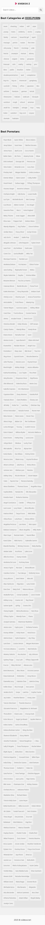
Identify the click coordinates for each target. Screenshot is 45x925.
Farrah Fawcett (18, 811)
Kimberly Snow (34, 573)
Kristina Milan (31, 275)
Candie (21, 502)
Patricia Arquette (10, 757)
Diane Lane (18, 713)
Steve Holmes (34, 226)
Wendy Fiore (21, 616)
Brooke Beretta (32, 356)
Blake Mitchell (34, 340)
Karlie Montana (9, 291)
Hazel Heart (8, 183)
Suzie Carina (34, 865)
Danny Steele (21, 556)
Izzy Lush (19, 659)
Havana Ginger (9, 188)
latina (22, 59)
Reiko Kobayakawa (20, 865)
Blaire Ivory (20, 459)
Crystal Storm (19, 356)
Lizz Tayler (23, 372)
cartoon (14, 37)
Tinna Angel (8, 816)
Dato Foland (8, 432)
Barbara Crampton (10, 529)
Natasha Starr (20, 334)
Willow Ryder (20, 432)
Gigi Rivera (34, 378)
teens (13, 31)
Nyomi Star (14, 481)
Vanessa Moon (9, 286)
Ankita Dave (8, 638)
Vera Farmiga (20, 773)
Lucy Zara (30, 167)
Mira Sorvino (29, 751)
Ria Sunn (19, 567)
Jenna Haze (8, 150)
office (22, 86)
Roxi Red (33, 372)
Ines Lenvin (30, 686)
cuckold (6, 86)
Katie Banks (8, 454)
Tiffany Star (31, 502)
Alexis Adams (30, 140)
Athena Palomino (10, 898)
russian (22, 42)
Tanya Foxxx (20, 513)
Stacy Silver (20, 232)
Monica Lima (8, 459)
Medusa (18, 443)
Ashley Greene (32, 784)
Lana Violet (31, 584)
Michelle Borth (17, 199)
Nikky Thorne (8, 215)
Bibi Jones (7, 784)
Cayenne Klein (9, 394)
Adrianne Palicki (23, 789)
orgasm (14, 59)
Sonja (18, 692)
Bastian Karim (19, 535)
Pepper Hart (17, 221)
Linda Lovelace (34, 172)
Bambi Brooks (22, 286)
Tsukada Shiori (9, 399)
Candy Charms (8, 329)
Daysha (20, 275)
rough (15, 102)
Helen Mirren (36, 806)
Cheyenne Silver (21, 378)
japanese (30, 86)
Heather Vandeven (34, 843)
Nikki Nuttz (18, 540)
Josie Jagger (20, 215)
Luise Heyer (23, 800)
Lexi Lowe (7, 508)
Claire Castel (20, 177)
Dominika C (8, 351)
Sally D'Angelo (9, 746)
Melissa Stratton (9, 827)
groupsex (30, 59)
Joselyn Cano (8, 903)
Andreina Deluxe (9, 264)
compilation (31, 75)
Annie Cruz (33, 383)
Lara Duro (7, 643)
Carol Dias (7, 313)
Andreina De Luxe (10, 562)
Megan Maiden (20, 172)
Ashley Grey (8, 475)
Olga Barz (20, 584)
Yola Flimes (19, 302)
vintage (24, 107)
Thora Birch (8, 713)
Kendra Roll (34, 394)
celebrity (21, 31)
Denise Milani (8, 177)
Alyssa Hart (28, 448)
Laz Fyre (6, 199)
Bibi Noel (28, 351)
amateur (31, 102)
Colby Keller (32, 177)
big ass (14, 80)
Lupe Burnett (21, 340)
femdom (15, 91)
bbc (38, 86)
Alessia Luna (28, 665)
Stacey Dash (29, 713)
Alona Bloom (29, 567)
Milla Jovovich (23, 806)
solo (13, 64)
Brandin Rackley (9, 546)
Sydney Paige (8, 659)
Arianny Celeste (9, 654)
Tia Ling (19, 426)
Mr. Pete (18, 156)
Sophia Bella (8, 491)
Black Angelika (25, 529)
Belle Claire (8, 156)
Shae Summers (36, 871)
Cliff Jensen (34, 324)
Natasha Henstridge (22, 876)
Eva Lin (6, 665)
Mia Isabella (8, 448)
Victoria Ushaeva (10, 649)
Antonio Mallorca (34, 432)
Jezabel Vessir (16, 318)
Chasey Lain (34, 399)
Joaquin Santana (9, 621)
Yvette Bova (18, 313)
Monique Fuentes (10, 259)
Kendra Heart (8, 497)
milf (28, 26)
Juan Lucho (20, 778)
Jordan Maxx (8, 232)
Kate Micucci (8, 719)
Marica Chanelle (24, 827)
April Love (18, 150)
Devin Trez (30, 416)
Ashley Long (8, 600)
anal (22, 75)
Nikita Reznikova (22, 611)
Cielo (5, 481)
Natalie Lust (23, 259)
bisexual (6, 64)
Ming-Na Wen (28, 730)
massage (7, 42)
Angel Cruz (31, 345)
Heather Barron (19, 697)
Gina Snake (8, 167)
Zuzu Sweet (21, 838)
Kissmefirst (7, 345)
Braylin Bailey (35, 898)
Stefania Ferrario (32, 627)
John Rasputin (24, 242)
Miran (38, 156)
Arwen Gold (8, 876)
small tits (7, 107)
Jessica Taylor (8, 567)
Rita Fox (18, 448)
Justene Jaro (8, 470)
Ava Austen (22, 654)
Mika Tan (29, 253)
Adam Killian (23, 898)
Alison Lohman (9, 464)
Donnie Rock (31, 881)
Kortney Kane (24, 562)
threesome (8, 96)
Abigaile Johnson (10, 242)
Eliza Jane (7, 221)
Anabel (16, 237)
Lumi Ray (24, 405)
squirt (34, 37)
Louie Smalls (32, 194)
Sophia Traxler (36, 692)
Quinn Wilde (18, 140)
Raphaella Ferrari (21, 269)
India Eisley (7, 762)
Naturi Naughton (26, 741)
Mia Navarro (21, 887)
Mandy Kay (30, 302)
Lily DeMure (18, 248)
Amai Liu (29, 854)
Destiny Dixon (20, 849)
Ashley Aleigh (19, 367)
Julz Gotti (7, 237)
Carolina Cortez (9, 573)
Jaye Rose (19, 854)
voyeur (31, 113)
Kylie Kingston (20, 638)
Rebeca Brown (28, 589)
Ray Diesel (29, 600)
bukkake (15, 118)
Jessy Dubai (8, 145)
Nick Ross (34, 611)
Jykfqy (17, 605)
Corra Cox (7, 253)
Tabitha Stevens (30, 145)
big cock (23, 113)
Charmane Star (19, 784)
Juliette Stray (34, 681)
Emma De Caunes (20, 762)
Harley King (19, 437)
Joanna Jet (19, 600)
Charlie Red (33, 833)
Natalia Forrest (23, 410)
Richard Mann (22, 795)
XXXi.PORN (32, 18)
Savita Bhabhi (18, 253)
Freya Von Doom (34, 849)
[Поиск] (40, 9)
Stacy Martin (24, 735)
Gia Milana (18, 454)
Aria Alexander (9, 892)
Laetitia (25, 692)
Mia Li (19, 210)
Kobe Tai (15, 405)
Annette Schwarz (23, 188)
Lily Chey (32, 638)
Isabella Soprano (9, 389)
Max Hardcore (9, 584)
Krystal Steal (32, 362)
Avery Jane (31, 697)
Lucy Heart (18, 508)
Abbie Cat (18, 421)
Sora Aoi (7, 865)
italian (28, 69)
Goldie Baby (8, 871)
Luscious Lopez (21, 307)
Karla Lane (28, 248)
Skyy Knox (7, 356)
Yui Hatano (22, 264)
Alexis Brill (31, 215)
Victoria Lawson (33, 670)
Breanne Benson (9, 280)
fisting (14, 86)
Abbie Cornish (19, 204)
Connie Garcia (31, 313)
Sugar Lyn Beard (21, 719)
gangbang (33, 80)
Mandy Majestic (9, 226)
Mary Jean (18, 351)
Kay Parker (22, 226)
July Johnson (33, 654)
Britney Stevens (23, 546)
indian (22, 26)
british (32, 91)
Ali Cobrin (7, 811)
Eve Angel (30, 204)
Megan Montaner (32, 643)
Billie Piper (35, 757)
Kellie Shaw (8, 686)
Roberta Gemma (22, 497)
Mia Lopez (32, 524)
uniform (6, 91)
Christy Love (8, 297)
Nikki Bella (31, 513)
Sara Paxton (8, 773)
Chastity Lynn (20, 297)
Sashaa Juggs (19, 183)
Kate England (28, 210)
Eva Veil (29, 816)
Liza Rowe (7, 204)
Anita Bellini (8, 302)
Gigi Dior (28, 822)
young (6, 31)
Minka (32, 269)
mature (23, 53)
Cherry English (8, 611)
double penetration (11, 75)
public (12, 69)
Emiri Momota (9, 670)
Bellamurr (7, 822)
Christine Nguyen (34, 773)
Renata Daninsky (27, 481)
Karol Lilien (7, 540)
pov (35, 64)
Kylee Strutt (36, 242)
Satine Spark (8, 605)
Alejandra (32, 887)
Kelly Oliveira (22, 324)
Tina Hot (37, 351)
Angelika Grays (36, 486)
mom (5, 26)
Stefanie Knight (9, 194)
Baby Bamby (36, 546)
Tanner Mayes (8, 307)
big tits (6, 80)
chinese (6, 59)
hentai (6, 53)
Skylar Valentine (9, 275)
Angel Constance (10, 502)
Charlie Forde (21, 833)
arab (32, 48)
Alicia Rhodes (29, 508)
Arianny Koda (28, 156)
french (16, 48)
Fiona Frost (34, 286)
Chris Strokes (8, 778)
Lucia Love (29, 437)
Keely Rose (32, 329)
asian (34, 26)
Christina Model (9, 324)
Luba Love (28, 551)
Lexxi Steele (35, 594)
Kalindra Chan (21, 681)
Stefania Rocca (9, 789)
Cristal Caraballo (22, 594)
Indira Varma (8, 724)
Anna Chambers (9, 486)
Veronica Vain (19, 860)
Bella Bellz (30, 860)
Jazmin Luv (7, 860)
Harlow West (8, 513)
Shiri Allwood (8, 383)
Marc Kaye (7, 535)
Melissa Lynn (19, 470)
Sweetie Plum (9, 210)
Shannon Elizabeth (10, 735)
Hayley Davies (9, 833)
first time (31, 42)
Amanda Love (19, 167)
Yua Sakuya (22, 573)
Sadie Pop (25, 237)
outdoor (7, 102)
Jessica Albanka (32, 367)
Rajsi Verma (31, 778)
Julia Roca (20, 464)
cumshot (13, 113)
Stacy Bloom (8, 578)
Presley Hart (8, 172)
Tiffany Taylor (8, 616)
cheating (13, 26)
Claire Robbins (22, 399)
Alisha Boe (18, 751)
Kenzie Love (20, 362)
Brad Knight (8, 367)
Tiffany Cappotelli (32, 659)
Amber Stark (35, 291)
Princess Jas (31, 161)
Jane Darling (8, 269)
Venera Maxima (34, 838)
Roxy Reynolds (23, 291)
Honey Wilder (8, 632)
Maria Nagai (20, 881)
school (22, 102)
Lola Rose (18, 519)
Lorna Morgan (9, 426)
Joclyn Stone (31, 232)
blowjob (35, 96)
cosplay (38, 31)
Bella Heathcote (9, 806)
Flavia (31, 616)
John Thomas (8, 362)
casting (28, 64)
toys (31, 107)
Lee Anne (22, 524)
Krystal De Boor (32, 459)
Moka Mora (31, 464)
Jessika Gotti (8, 692)
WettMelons (17, 822)
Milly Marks (37, 529)
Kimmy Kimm (29, 454)
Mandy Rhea (20, 329)
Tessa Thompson (23, 746)
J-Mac (37, 741)
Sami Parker (20, 578)
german (24, 91)
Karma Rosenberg (10, 372)
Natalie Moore (19, 345)
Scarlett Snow (30, 426)
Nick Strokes (31, 811)
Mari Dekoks (32, 649)
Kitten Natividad (9, 410)
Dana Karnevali (9, 676)
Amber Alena (29, 221)
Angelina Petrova (10, 524)
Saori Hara (18, 145)
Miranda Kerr (8, 854)
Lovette (22, 649)
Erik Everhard (8, 161)
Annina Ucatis (8, 340)
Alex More (20, 670)
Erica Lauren (8, 843)
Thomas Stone (23, 486)
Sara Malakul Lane (21, 871)
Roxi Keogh (19, 686)
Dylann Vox (8, 849)
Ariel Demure (34, 762)
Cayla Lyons (19, 627)
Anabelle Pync (9, 594)
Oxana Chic (27, 605)
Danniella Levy (9, 681)
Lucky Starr (28, 443)
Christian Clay (35, 405)
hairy (38, 107)
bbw (5, 69)
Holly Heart (20, 632)
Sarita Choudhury (21, 724)
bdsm (5, 113)
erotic (30, 31)
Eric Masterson (23, 389)
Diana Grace (8, 334)
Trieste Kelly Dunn (10, 800)
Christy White (29, 519)
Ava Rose (18, 551)
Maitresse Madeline (25, 621)
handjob (16, 107)
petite (15, 42)
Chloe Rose (8, 519)
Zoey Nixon (31, 676)
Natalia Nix (19, 491)
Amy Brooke (8, 378)
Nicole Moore (20, 475)
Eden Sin (30, 768)
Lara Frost (7, 248)
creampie (14, 53)
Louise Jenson (18, 643)
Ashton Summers (23, 892)
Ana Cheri (35, 892)
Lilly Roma (21, 194)
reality (20, 64)
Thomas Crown (9, 768)
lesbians (17, 96)
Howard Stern (24, 757)
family (6, 37)
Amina (6, 318)
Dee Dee (7, 589)
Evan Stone (8, 437)
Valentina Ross (21, 383)
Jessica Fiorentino (34, 297)
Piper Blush (7, 140)
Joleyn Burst (8, 443)
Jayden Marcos (35, 719)
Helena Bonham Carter (12, 730)
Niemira (30, 470)
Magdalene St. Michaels (28, 708)
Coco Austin (29, 150)
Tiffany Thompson (33, 183)
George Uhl (20, 161)
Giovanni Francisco (10, 708)
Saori (29, 334)
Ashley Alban (34, 307)
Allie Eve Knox (9, 556)
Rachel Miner (36, 746)
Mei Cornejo (30, 199)
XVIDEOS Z (23, 4)
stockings (24, 48)
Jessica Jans (8, 627)
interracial (22, 80)
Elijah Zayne (8, 751)
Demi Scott (28, 318)
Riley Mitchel (16, 665)
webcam (26, 96)
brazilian (20, 69)
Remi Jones (19, 416)
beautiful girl (24, 37)
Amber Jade (8, 551)
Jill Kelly (6, 405)
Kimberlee (20, 676)
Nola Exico (31, 632)
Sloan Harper (32, 475)
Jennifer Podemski (10, 741)
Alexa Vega (8, 421)
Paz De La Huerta (24, 280)
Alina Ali (30, 578)
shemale (6, 118)
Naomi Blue (31, 535)
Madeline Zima (9, 795)
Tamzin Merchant (10, 703)
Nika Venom (8, 416)
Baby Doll (16, 589)
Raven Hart (36, 410)
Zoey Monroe (22, 394)
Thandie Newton (25, 703)
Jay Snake (7, 697)
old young (7, 48)
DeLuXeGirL (19, 816)
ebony (31, 53)
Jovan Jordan (19, 843)
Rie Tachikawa (30, 421)
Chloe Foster (34, 264)
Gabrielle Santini (31, 540)
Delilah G (20, 768)
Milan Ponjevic (9, 838)
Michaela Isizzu (9, 887)
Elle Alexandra (31, 491)
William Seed (8, 881)
